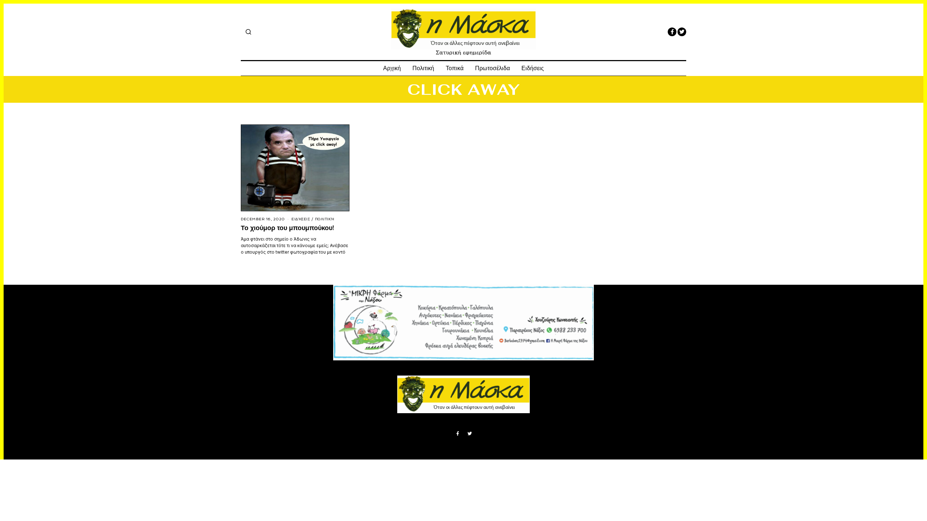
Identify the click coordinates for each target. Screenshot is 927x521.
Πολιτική (423, 68)
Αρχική (392, 68)
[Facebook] (672, 31)
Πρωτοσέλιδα (492, 68)
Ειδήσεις (532, 68)
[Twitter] (682, 31)
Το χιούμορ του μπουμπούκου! (287, 228)
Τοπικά (455, 68)
